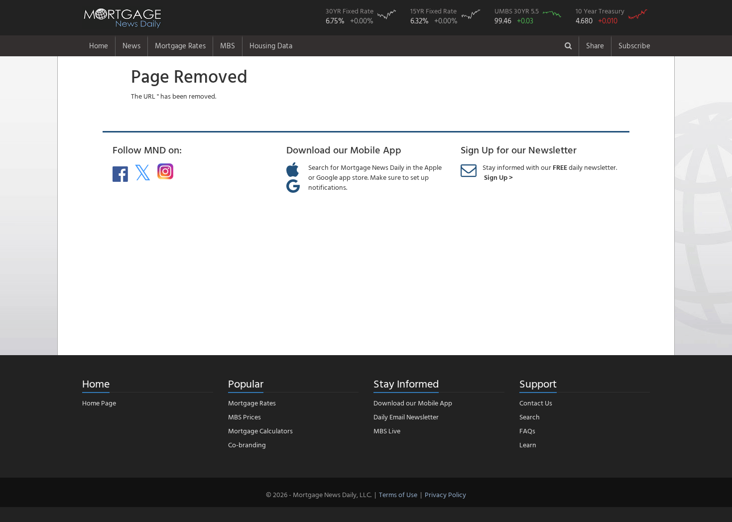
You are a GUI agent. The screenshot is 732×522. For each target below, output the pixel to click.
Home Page (99, 402)
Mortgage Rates (180, 45)
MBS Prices (244, 416)
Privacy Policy (445, 494)
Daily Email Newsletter (406, 416)
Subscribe (634, 45)
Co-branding (247, 444)
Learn (527, 444)
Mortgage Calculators (260, 430)
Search (529, 416)
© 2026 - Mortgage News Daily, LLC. (318, 494)
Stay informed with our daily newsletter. (550, 172)
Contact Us (535, 402)
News (131, 45)
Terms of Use (398, 494)
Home (98, 45)
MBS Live (386, 430)
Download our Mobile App (412, 402)
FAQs (527, 430)
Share (595, 45)
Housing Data (270, 45)
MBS (227, 45)
